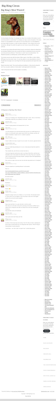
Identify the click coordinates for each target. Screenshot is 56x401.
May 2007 (47, 259)
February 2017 (48, 109)
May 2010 (47, 208)
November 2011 (48, 182)
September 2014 (48, 133)
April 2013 (47, 158)
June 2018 (47, 99)
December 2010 (48, 198)
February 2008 (48, 246)
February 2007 (48, 264)
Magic (50, 34)
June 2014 (47, 138)
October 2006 (48, 269)
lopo (6, 127)
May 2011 (47, 191)
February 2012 (48, 178)
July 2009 (47, 222)
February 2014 (48, 143)
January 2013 (48, 162)
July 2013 (47, 153)
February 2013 (48, 161)
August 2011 (47, 186)
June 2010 (47, 206)
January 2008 (48, 248)
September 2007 (48, 254)
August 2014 (47, 135)
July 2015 (47, 123)
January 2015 (48, 129)
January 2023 (48, 80)
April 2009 (47, 226)
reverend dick (8, 143)
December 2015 (48, 122)
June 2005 (47, 292)
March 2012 (47, 176)
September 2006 (48, 271)
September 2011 (48, 185)
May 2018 (47, 101)
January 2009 (48, 231)
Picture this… (47, 45)
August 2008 (47, 238)
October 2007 (48, 252)
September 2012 (48, 168)
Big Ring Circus (11, 5)
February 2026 (48, 69)
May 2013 (47, 156)
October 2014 (48, 132)
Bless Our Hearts (48, 299)
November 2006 (48, 268)
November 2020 (48, 86)
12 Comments (22, 12)
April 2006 (47, 278)
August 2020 (47, 91)
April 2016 (47, 121)
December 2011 (48, 181)
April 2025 (47, 72)
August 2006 (47, 272)
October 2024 (48, 73)
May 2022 (47, 82)
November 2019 (48, 93)
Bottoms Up (38, 105)
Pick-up (10, 85)
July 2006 (47, 274)
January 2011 (48, 196)
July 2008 (47, 239)
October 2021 (48, 83)
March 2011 (47, 194)
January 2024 (48, 78)
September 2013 (48, 151)
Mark (6, 114)
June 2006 (47, 275)
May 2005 (47, 294)
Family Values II (26, 85)
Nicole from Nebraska (49, 308)
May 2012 (47, 174)
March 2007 (47, 262)
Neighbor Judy (48, 303)
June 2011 (47, 189)
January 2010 (48, 214)
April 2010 (47, 209)
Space (51, 36)
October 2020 (48, 88)
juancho (7, 121)
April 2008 (47, 244)
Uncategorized (9, 100)
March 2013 (47, 159)
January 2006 (48, 282)
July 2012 (47, 171)
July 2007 (47, 256)
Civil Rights (45, 30)
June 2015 (47, 125)
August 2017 (47, 105)
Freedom (47, 32)
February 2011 (48, 195)
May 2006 (47, 277)
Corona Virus (49, 30)
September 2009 (48, 219)
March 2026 (47, 68)
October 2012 (48, 166)
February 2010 (48, 212)
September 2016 (48, 115)
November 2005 (48, 285)
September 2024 (48, 75)
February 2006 (48, 281)
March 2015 (47, 128)
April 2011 (47, 192)
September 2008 (48, 236)
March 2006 (47, 279)
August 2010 (47, 204)
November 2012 (48, 165)
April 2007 (47, 261)
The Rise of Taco (19, 85)
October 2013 (48, 149)
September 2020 (48, 89)
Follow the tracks (4, 96)
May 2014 (47, 139)
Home (44, 337)
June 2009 (47, 224)
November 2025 (48, 70)
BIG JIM (7, 137)
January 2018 (48, 103)
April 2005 (47, 295)
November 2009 (48, 216)
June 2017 (47, 106)
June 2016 (47, 118)
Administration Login (45, 391)
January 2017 (48, 111)
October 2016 (48, 113)
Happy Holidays (34, 85)
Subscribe (46, 23)
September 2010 (48, 202)
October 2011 (48, 184)
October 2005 (48, 287)
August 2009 (47, 221)
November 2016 (48, 112)
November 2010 (48, 199)
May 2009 (47, 225)
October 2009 (48, 218)
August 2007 (47, 255)
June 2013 (47, 155)
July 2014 (47, 136)
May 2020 (47, 92)
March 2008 (47, 245)
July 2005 (47, 291)
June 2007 (47, 258)
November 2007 (48, 251)
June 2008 (47, 241)
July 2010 (47, 205)
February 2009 (48, 229)
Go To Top (52, 391)
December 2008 (48, 232)
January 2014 (48, 145)
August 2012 (47, 169)
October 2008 (48, 235)
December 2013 (48, 146)
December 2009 (48, 215)
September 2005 (48, 288)
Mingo (7, 219)
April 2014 (47, 141)
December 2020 (48, 85)
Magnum (7, 200)
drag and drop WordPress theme (18, 391)
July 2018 (47, 98)
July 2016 (47, 116)
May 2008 (47, 242)
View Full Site (28, 396)
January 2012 (48, 179)
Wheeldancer (47, 313)
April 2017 (47, 108)
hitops (6, 191)
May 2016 (47, 119)
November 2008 (48, 234)
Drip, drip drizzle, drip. (4, 86)
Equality (53, 30)
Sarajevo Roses (48, 55)
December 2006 (48, 267)
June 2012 (47, 172)
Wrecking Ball (48, 302)
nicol (6, 162)
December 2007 (48, 249)
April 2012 (47, 175)
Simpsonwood (48, 48)
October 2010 (48, 201)
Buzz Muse (47, 300)
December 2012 (48, 163)
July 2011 (47, 188)
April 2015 (47, 126)
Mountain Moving (6, 105)
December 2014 (48, 131)
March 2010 (47, 211)
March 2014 (47, 142)
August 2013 (47, 152)
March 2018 (47, 102)
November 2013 (48, 148)
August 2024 (47, 76)
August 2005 (47, 289)
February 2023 (48, 79)
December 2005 (48, 284)
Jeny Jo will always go (49, 309)
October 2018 (48, 96)
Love (45, 34)
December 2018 (48, 95)
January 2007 (48, 265)
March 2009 (47, 228)
